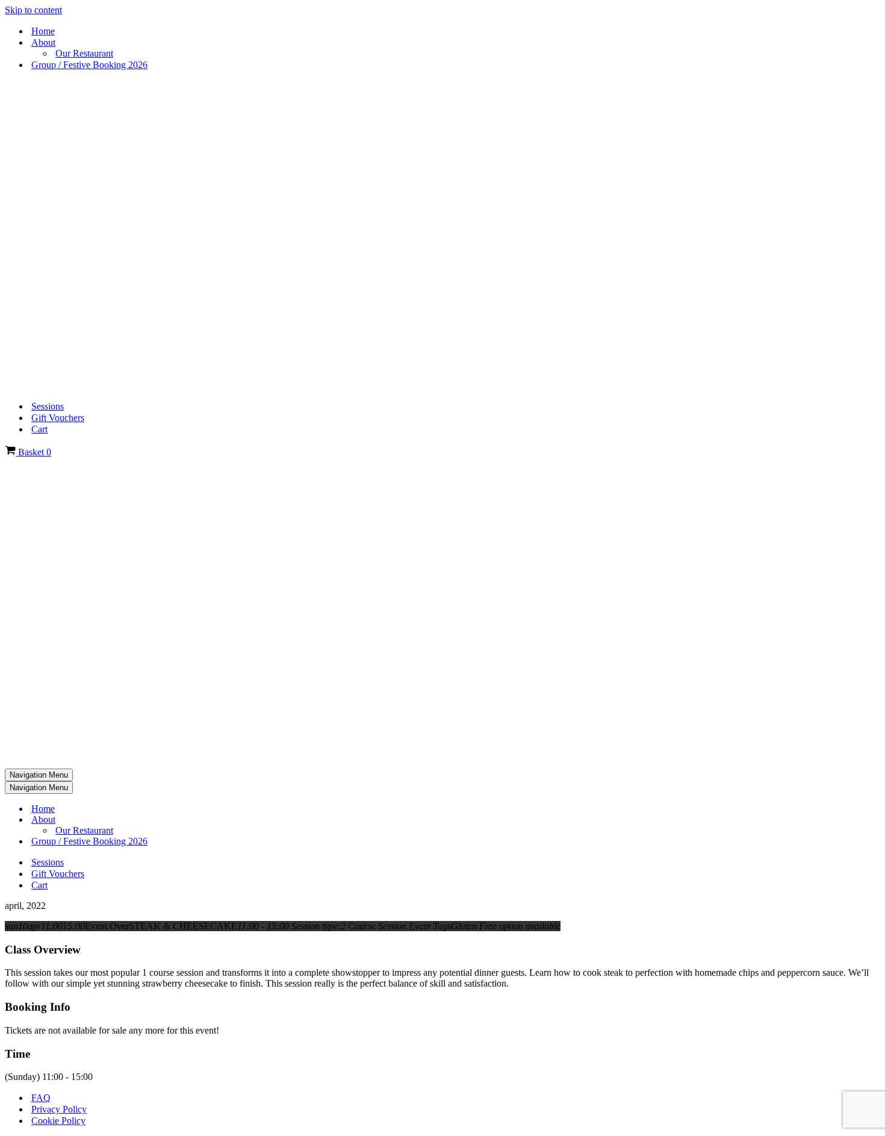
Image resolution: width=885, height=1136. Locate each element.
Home (43, 31)
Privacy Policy (59, 1109)
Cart (39, 429)
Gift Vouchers (57, 418)
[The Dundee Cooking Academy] (159, 385)
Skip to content (33, 10)
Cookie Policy (58, 1121)
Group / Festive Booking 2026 (89, 65)
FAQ (41, 1098)
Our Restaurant (84, 53)
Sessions (47, 406)
